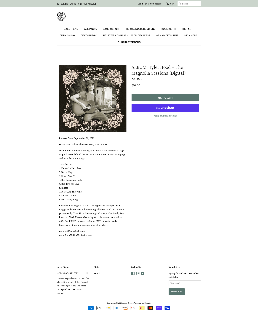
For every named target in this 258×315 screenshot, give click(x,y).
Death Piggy (89, 35)
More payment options (165, 115)
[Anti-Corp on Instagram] (137, 274)
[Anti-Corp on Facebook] (133, 274)
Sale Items (71, 28)
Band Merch (111, 28)
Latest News (63, 267)
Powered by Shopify (142, 302)
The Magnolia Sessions (140, 28)
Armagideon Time (167, 35)
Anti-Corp (128, 302)
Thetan (186, 28)
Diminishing (67, 35)
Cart (172, 3)
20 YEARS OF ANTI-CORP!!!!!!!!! (72, 273)
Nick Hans (191, 35)
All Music (90, 28)
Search (97, 273)
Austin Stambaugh (130, 42)
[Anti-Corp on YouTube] (142, 274)
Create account (155, 3)
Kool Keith (168, 28)
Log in (140, 3)
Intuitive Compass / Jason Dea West (126, 35)
